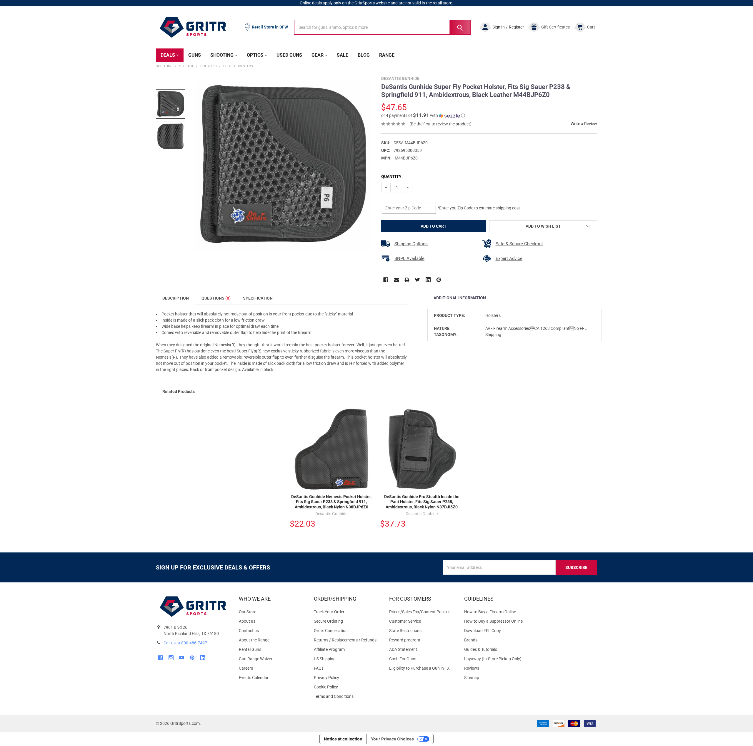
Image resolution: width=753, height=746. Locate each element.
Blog (364, 55)
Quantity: (392, 176)
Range (386, 55)
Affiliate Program (329, 649)
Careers (246, 668)
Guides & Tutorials (480, 649)
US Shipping (325, 658)
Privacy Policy (346, 678)
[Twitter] (417, 279)
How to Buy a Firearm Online (490, 611)
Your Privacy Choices (392, 738)
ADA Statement (403, 649)
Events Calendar (254, 677)
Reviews (471, 668)
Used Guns (289, 55)
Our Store (247, 611)
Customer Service (405, 621)
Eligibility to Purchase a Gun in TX (419, 668)
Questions (216, 298)
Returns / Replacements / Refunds (345, 640)
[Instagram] (171, 657)
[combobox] (382, 27)
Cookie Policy (346, 687)
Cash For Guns (402, 658)
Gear (317, 55)
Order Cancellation (331, 630)
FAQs (319, 668)
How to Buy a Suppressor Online (493, 621)
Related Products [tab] (178, 391)
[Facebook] (385, 279)
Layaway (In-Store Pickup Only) (493, 658)
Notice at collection (343, 738)
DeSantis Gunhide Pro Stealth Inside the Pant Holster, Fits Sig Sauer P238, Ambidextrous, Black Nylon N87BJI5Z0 (421, 501)
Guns (194, 55)
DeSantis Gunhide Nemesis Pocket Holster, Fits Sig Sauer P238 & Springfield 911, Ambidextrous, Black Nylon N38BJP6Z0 (331, 501)
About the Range (254, 640)
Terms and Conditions (346, 696)
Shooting (222, 55)
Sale (342, 55)
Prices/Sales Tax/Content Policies (419, 611)
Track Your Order (329, 611)
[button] (423, 115)
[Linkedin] (428, 279)
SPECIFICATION (258, 298)
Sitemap (471, 677)
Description (175, 298)
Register (516, 27)
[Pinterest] (438, 279)
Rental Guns (250, 649)
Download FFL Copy (482, 630)
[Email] (396, 279)
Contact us (249, 630)
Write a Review (584, 123)
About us (247, 621)
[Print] (407, 279)
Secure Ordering (328, 621)
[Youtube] (181, 657)
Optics (255, 55)
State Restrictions (405, 630)
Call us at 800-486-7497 (185, 643)
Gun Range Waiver (255, 658)
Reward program (404, 640)
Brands (470, 640)
